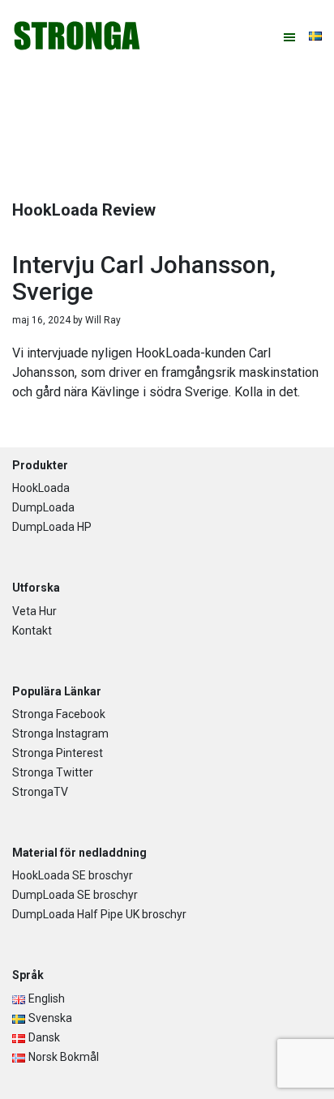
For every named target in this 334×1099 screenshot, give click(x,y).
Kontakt (32, 630)
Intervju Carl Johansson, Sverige (144, 278)
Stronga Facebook (58, 714)
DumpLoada (43, 507)
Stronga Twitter (52, 772)
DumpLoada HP (52, 526)
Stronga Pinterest (57, 752)
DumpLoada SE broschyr (75, 894)
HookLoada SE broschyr (72, 875)
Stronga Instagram (60, 733)
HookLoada (41, 487)
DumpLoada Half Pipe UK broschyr (99, 914)
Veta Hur (34, 611)
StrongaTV (40, 791)
